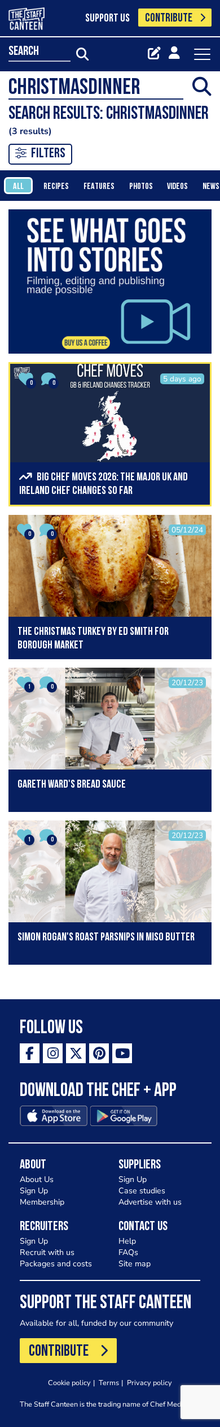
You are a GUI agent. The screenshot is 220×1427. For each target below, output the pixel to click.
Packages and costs (56, 1263)
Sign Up (34, 1190)
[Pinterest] (99, 1053)
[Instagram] (53, 1053)
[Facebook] (29, 1053)
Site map (134, 1263)
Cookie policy (69, 1382)
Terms (109, 1382)
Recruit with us (47, 1252)
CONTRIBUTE (168, 18)
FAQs (128, 1252)
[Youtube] (122, 1053)
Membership (42, 1202)
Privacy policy (149, 1382)
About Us (37, 1179)
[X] (76, 1053)
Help (127, 1241)
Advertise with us (150, 1202)
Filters (48, 154)
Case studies (141, 1190)
